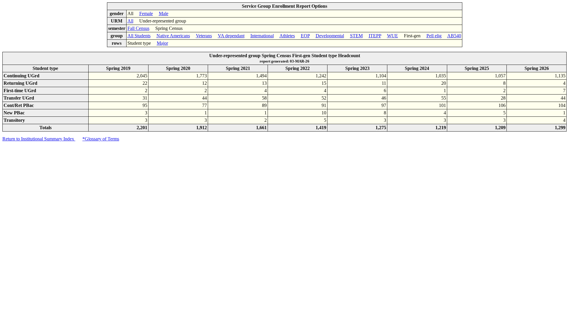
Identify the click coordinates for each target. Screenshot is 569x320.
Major (162, 43)
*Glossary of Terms (100, 138)
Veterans (204, 35)
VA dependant (231, 35)
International (262, 35)
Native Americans (173, 35)
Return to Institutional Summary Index (38, 138)
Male (163, 13)
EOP (305, 35)
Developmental (330, 35)
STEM (356, 35)
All (130, 20)
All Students (139, 35)
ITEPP (375, 35)
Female (146, 13)
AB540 (454, 35)
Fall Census (138, 28)
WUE (392, 35)
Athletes (287, 35)
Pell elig (434, 35)
